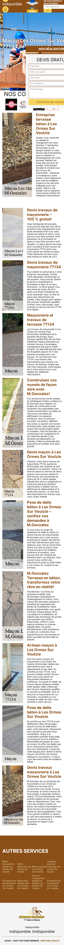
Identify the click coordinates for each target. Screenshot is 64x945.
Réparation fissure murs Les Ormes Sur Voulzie (23, 884)
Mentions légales (50, 941)
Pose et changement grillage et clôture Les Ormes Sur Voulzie (38, 882)
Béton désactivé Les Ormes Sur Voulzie (24, 868)
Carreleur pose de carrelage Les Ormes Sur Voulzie (54, 866)
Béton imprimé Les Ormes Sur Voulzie (39, 869)
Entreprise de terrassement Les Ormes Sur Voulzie (9, 884)
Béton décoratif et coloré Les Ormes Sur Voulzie (8, 866)
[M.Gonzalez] (23, 11)
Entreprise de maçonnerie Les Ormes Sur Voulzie (53, 884)
